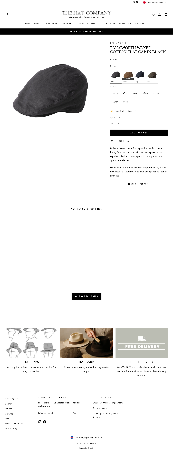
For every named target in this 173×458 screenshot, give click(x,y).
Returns (8, 409)
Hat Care (110, 23)
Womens (50, 23)
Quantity (117, 118)
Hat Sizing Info (11, 399)
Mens (37, 23)
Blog (7, 419)
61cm (126, 101)
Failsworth (118, 43)
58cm (146, 93)
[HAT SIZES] (31, 343)
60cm (115, 101)
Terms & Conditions (14, 424)
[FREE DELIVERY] (142, 343)
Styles (78, 23)
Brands (65, 23)
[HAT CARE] (86, 343)
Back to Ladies (88, 296)
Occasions (140, 23)
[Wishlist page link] (153, 14)
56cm (125, 93)
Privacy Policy (11, 429)
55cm (115, 93)
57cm (135, 93)
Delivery (8, 404)
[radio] (116, 76)
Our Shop (9, 414)
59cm (156, 93)
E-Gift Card (125, 23)
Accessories (93, 23)
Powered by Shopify (86, 448)
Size (113, 87)
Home (27, 23)
